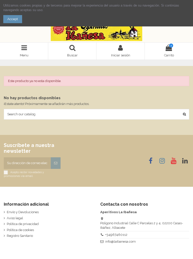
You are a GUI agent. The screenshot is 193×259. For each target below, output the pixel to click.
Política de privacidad (23, 224)
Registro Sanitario (20, 236)
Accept (12, 19)
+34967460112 (116, 235)
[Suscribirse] (56, 163)
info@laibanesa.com (120, 241)
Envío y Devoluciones (23, 212)
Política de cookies (20, 230)
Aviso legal (15, 218)
